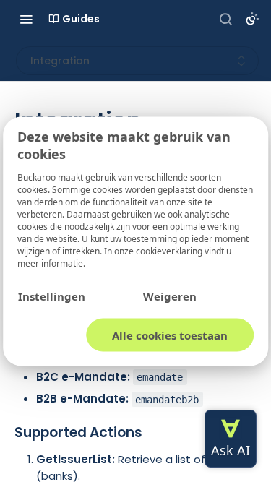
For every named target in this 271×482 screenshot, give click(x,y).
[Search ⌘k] (225, 19)
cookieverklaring (170, 250)
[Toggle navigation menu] (26, 18)
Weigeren (170, 295)
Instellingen (51, 295)
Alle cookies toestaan (170, 334)
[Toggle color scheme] (252, 18)
